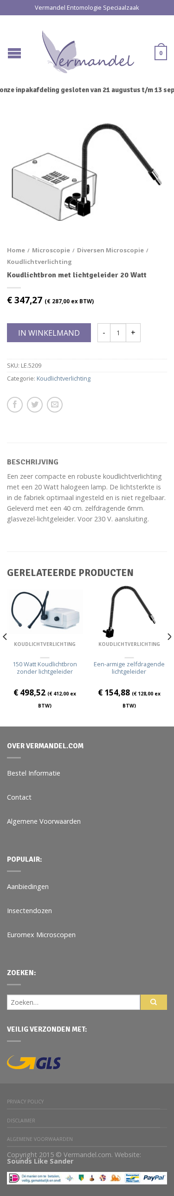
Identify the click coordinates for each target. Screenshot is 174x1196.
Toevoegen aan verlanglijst (144, 135)
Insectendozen (29, 910)
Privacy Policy (25, 1101)
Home (16, 250)
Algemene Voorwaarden (44, 821)
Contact (19, 797)
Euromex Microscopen (41, 934)
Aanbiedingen (28, 886)
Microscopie (51, 250)
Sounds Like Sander (40, 1161)
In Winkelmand (49, 333)
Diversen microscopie (110, 250)
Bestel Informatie (33, 773)
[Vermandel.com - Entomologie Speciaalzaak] (88, 49)
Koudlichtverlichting (39, 261)
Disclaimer (21, 1120)
